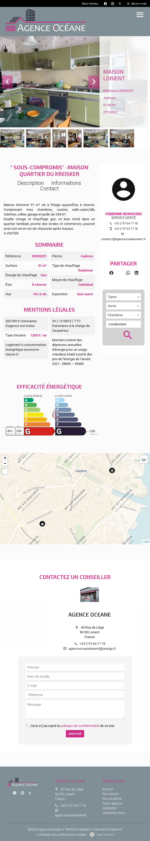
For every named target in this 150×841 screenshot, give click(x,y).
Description (30, 183)
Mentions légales (77, 829)
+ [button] (5, 458)
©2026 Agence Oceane (44, 829)
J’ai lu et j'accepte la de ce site (72, 726)
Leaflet (145, 542)
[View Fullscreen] (5, 471)
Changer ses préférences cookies (63, 834)
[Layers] (144, 459)
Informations (66, 183)
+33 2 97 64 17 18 (126, 223)
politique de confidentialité (79, 726)
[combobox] (123, 297)
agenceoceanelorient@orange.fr (92, 649)
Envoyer (75, 733)
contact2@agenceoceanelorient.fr (123, 239)
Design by (105, 834)
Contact (49, 188)
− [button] (5, 463)
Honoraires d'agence (107, 829)
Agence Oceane (89, 614)
